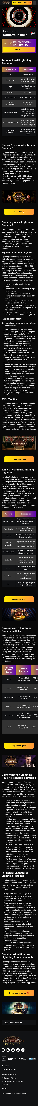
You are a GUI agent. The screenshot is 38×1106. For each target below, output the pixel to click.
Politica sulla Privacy (9, 1078)
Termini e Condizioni (9, 1074)
